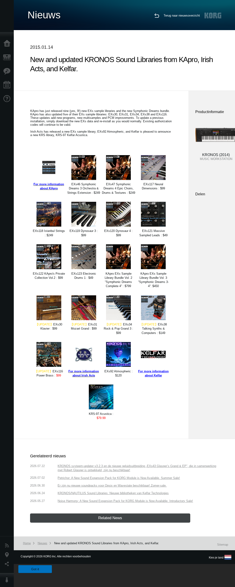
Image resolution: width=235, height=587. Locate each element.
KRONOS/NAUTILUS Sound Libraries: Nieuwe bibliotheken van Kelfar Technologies (113, 493)
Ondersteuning (8, 99)
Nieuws (8, 545)
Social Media (8, 564)
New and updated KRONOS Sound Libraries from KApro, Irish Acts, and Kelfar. (106, 543)
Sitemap (222, 544)
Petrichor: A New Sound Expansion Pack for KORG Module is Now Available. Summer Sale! (119, 478)
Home (8, 44)
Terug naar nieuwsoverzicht (182, 15)
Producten (8, 57)
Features (8, 71)
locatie (8, 554)
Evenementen (8, 85)
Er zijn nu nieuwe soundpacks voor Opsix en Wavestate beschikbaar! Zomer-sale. (112, 485)
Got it (35, 569)
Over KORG (8, 580)
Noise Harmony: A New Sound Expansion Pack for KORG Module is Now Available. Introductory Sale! (125, 501)
